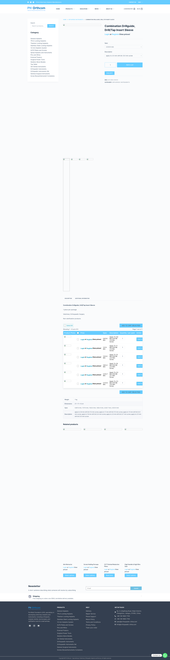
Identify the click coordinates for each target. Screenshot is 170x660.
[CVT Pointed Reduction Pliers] (113, 494)
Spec (106, 43)
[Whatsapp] (165, 655)
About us (109, 9)
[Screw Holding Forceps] (93, 494)
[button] (28, 596)
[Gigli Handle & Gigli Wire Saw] (134, 494)
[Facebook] (28, 2)
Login (107, 34)
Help (139, 2)
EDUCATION (83, 9)
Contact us (132, 2)
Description (108, 52)
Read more (109, 575)
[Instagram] (30, 2)
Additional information (82, 298)
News (97, 9)
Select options (69, 575)
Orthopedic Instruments (121, 82)
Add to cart (129, 65)
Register (115, 34)
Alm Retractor (67, 564)
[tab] (68, 298)
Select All (70, 325)
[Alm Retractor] (72, 494)
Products (69, 9)
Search (33, 23)
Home (58, 9)
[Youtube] (38, 625)
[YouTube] (33, 2)
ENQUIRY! (109, 73)
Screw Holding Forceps (91, 564)
